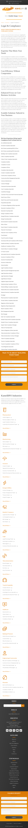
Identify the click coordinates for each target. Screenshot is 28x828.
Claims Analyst (6, 614)
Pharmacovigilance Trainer (8, 419)
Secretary (5, 568)
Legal (4, 536)
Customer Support (14, 766)
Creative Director (7, 587)
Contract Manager (7, 490)
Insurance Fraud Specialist (8, 470)
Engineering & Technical (14, 772)
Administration (14, 762)
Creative (14, 764)
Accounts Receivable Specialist (10, 643)
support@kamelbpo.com (15, 1)
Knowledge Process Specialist (9, 592)
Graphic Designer (7, 466)
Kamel (20, 8)
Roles (14, 749)
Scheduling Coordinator (8, 691)
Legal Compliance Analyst (8, 422)
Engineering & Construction (10, 658)
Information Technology (14, 779)
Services (7, 22)
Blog (14, 751)
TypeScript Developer (8, 616)
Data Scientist (6, 612)
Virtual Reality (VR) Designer (9, 667)
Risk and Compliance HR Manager (10, 660)
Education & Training (14, 770)
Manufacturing (6, 439)
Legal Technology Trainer (8, 539)
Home (2, 22)
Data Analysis (14, 768)
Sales (14, 787)
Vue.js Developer (6, 570)
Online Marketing (14, 781)
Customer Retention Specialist (9, 546)
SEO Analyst (5, 521)
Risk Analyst (5, 446)
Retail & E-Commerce (8, 512)
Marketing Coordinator (8, 541)
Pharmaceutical (7, 415)
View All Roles (6, 428)
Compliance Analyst (7, 619)
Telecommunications (8, 561)
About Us (14, 739)
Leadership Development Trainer (10, 424)
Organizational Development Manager (11, 448)
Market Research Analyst (8, 636)
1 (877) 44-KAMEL (15, 3)
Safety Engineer (6, 441)
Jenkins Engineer (6, 417)
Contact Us (14, 753)
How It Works (14, 745)
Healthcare (5, 609)
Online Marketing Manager (9, 665)
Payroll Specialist (6, 565)
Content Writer (6, 638)
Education (5, 682)
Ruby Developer (6, 641)
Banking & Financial (8, 634)
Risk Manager (6, 519)
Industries (14, 747)
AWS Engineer (6, 543)
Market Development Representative (11, 473)
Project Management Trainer (9, 492)
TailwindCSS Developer (8, 468)
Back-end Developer (7, 684)
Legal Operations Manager (9, 514)
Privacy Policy (9, 823)
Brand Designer (6, 563)
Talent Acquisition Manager (9, 444)
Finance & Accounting (14, 775)
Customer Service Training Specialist (11, 662)
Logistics (14, 785)
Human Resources (14, 777)
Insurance (5, 463)
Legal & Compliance (15, 22)
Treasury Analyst (6, 495)
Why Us (14, 741)
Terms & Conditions (17, 823)
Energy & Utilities (7, 488)
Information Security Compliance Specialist (12, 687)
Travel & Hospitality (8, 585)
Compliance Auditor (7, 689)
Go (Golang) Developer (8, 517)
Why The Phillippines (14, 743)
